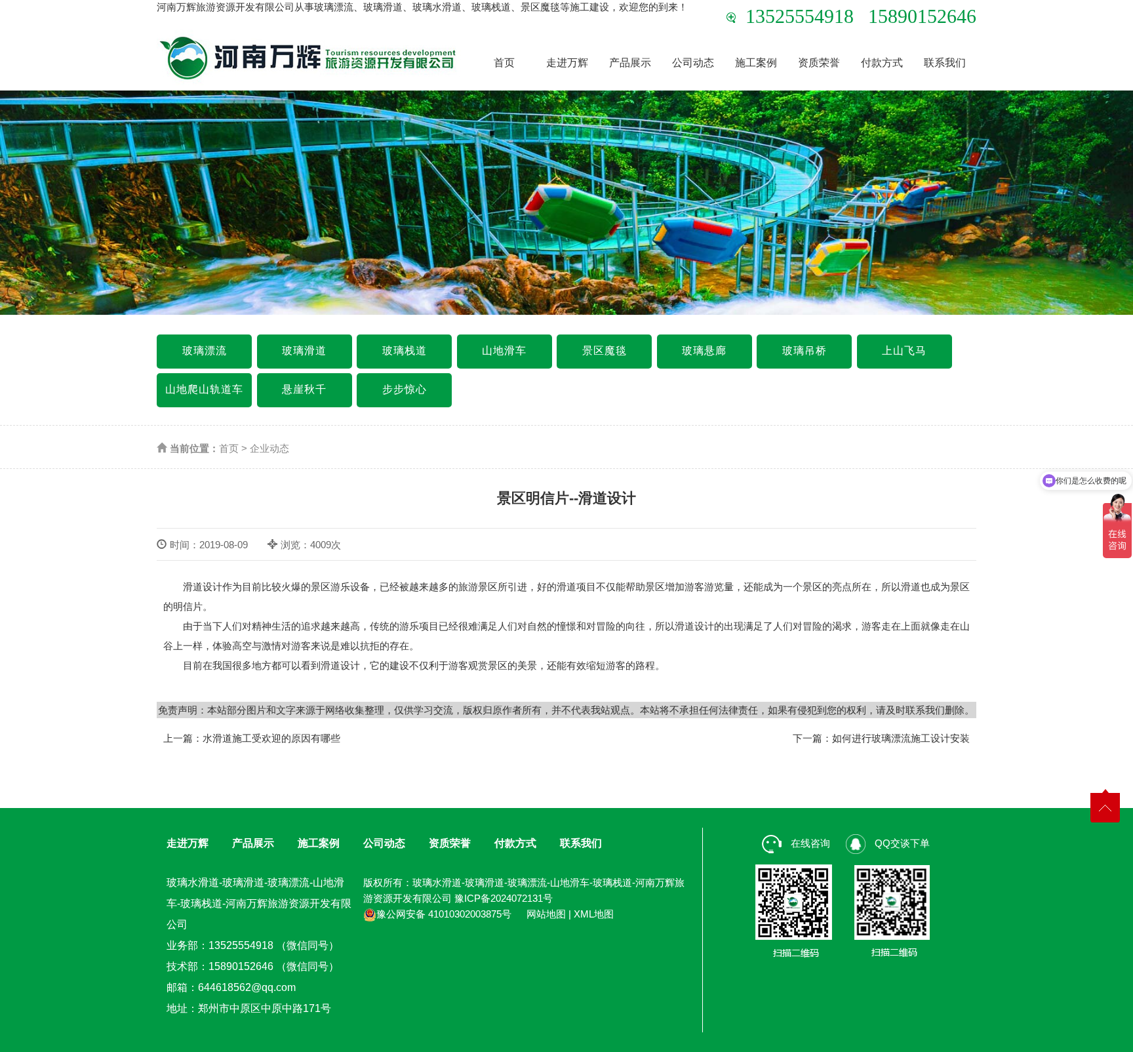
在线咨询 (809, 843)
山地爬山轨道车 (204, 389)
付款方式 (882, 62)
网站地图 (546, 914)
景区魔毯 (604, 350)
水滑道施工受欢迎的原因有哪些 (271, 738)
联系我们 (945, 62)
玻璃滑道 (304, 350)
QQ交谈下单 (901, 843)
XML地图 (594, 914)
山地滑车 (504, 350)
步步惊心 (404, 389)
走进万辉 (567, 62)
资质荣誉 (819, 62)
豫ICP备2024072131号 (503, 898)
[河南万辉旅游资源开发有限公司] (309, 57)
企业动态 (269, 448)
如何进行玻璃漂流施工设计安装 (901, 738)
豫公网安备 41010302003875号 (443, 914)
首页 (504, 62)
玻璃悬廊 (704, 350)
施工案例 (756, 62)
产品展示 (630, 62)
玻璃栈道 (404, 350)
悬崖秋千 (304, 389)
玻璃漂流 (204, 350)
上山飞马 (904, 350)
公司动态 (693, 62)
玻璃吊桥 (804, 350)
